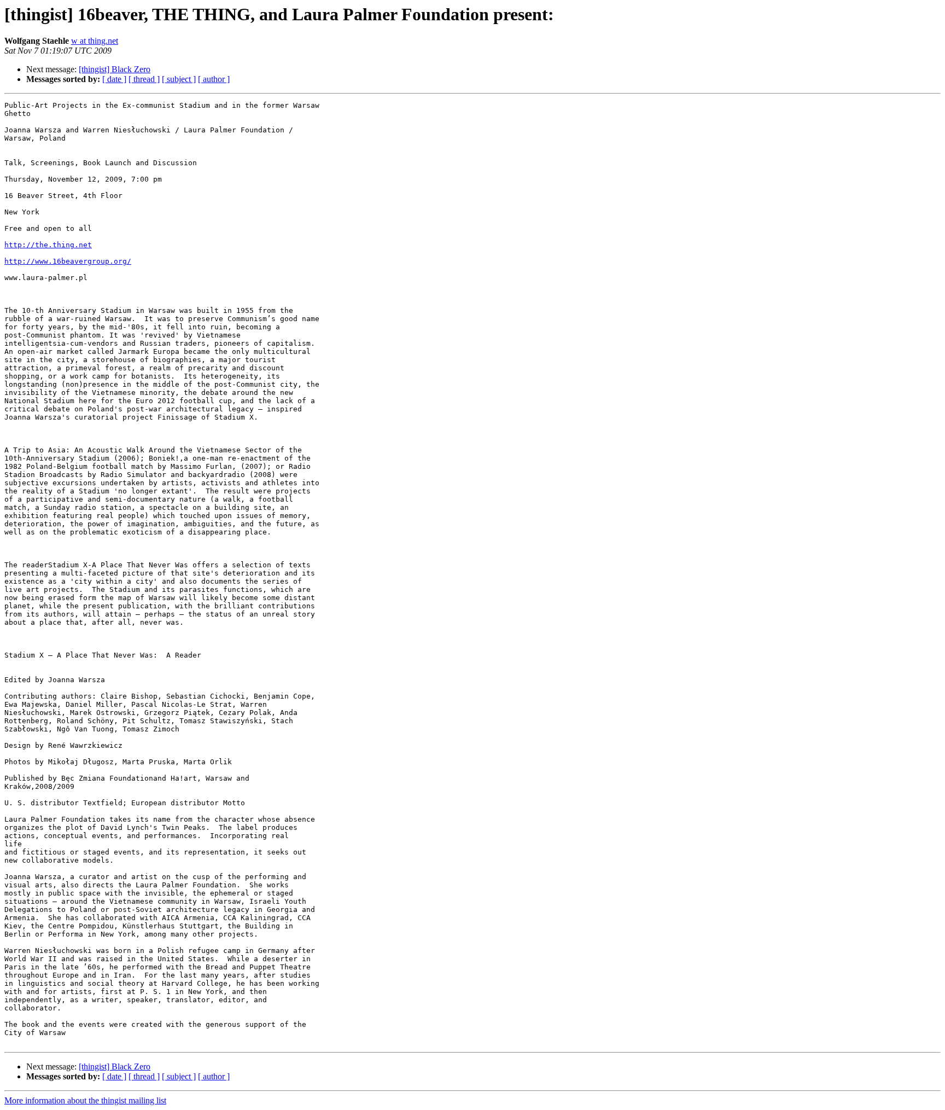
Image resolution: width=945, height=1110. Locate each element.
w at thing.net (94, 40)
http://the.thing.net (48, 245)
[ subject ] (179, 79)
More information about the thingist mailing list (85, 1100)
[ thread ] (144, 79)
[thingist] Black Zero (114, 69)
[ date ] (114, 79)
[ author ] (214, 79)
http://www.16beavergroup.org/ (67, 261)
